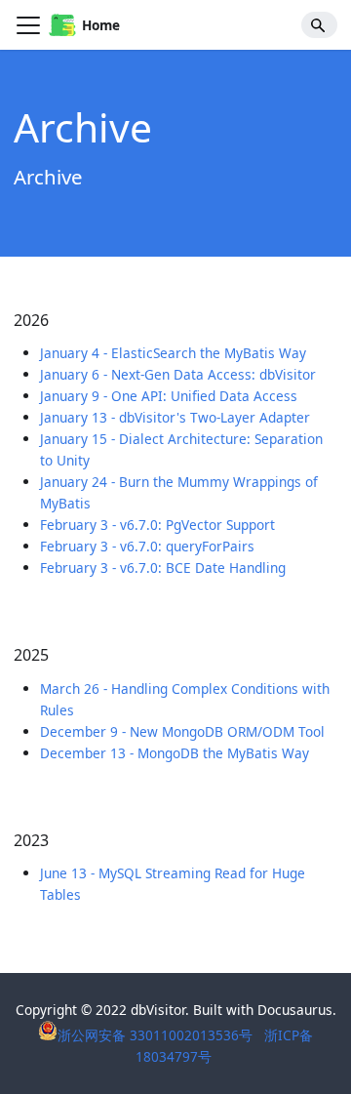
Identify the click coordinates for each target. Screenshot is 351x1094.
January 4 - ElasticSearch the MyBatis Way (173, 353)
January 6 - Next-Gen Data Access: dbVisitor (178, 374)
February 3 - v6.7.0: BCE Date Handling (163, 567)
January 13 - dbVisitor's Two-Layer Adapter (175, 417)
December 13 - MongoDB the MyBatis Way (174, 753)
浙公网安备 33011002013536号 (157, 1035)
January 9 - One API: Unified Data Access (168, 395)
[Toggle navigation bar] (28, 25)
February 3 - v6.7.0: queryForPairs (147, 546)
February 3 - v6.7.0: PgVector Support (157, 524)
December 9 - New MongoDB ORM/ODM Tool (182, 731)
